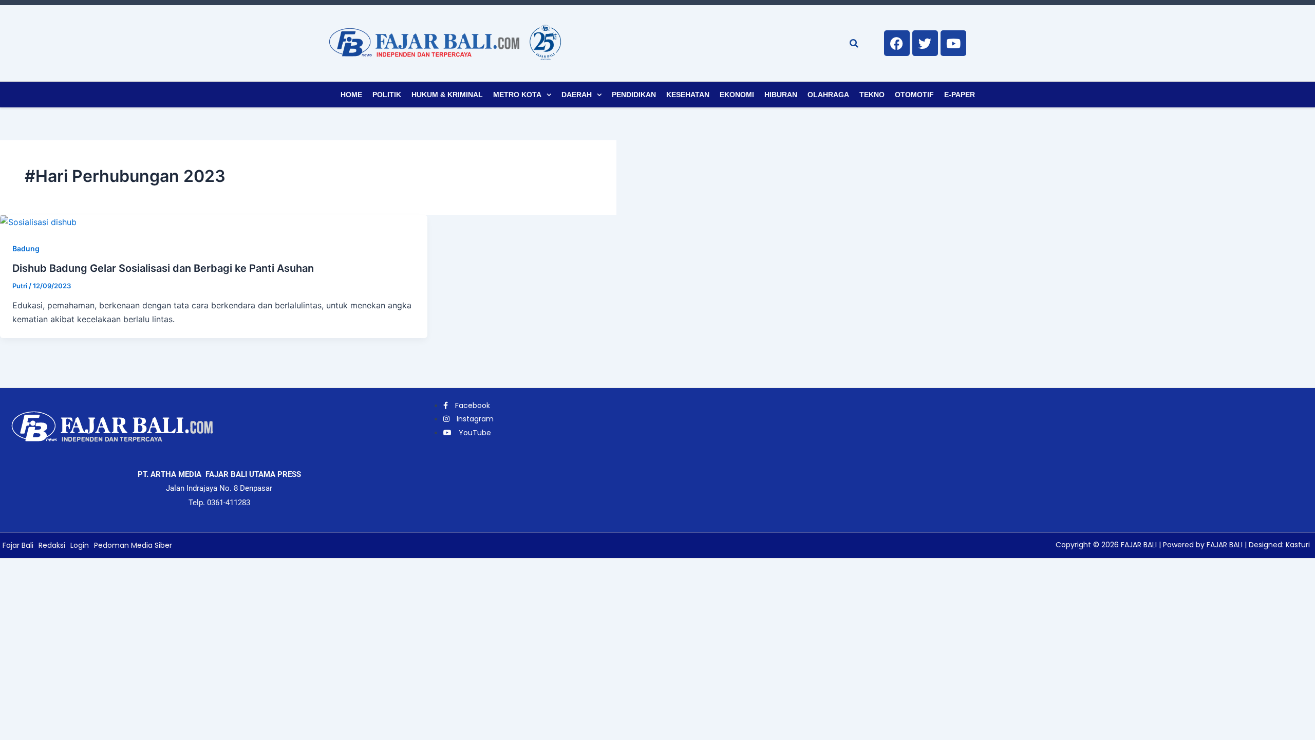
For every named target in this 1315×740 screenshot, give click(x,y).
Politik (386, 94)
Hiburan (780, 94)
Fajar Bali (18, 545)
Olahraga (828, 94)
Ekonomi (737, 94)
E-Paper (959, 94)
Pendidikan (634, 94)
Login (79, 545)
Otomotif (914, 94)
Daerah (576, 94)
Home (351, 94)
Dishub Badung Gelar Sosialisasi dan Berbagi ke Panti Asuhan (163, 268)
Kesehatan (687, 94)
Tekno (872, 94)
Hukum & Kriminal (447, 94)
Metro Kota (517, 94)
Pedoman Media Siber (133, 545)
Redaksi (52, 545)
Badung (26, 248)
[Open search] (854, 43)
